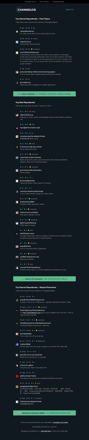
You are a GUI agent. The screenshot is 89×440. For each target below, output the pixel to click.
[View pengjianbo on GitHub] (17, 387)
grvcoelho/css (25, 82)
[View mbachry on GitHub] (17, 42)
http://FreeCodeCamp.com (32, 312)
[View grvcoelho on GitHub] (17, 83)
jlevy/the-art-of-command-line (31, 354)
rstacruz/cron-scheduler (29, 212)
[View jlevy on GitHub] (17, 355)
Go (34, 28)
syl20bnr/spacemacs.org (29, 256)
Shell (33, 124)
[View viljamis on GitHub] (17, 115)
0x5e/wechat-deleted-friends (30, 401)
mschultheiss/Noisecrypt (29, 52)
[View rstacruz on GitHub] (17, 213)
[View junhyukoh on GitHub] (17, 72)
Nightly (69, 9)
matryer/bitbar (25, 344)
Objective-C (41, 341)
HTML (33, 112)
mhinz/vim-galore (26, 365)
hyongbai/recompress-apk (30, 127)
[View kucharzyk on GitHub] (17, 147)
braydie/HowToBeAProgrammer (32, 299)
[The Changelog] (26, 12)
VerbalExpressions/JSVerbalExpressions (35, 323)
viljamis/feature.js (26, 114)
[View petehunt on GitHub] (17, 376)
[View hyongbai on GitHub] (17, 128)
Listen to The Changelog (34, 279)
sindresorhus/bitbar (27, 201)
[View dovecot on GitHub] (17, 181)
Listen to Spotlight (28, 94)
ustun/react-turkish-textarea (30, 157)
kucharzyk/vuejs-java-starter (31, 146)
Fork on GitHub (44, 2)
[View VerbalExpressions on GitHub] (17, 324)
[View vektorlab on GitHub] (17, 32)
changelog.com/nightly (60, 422)
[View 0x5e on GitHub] (17, 402)
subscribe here (46, 431)
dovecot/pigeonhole (27, 180)
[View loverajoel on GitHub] (17, 334)
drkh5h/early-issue (27, 233)
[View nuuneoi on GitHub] (17, 268)
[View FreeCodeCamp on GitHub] (17, 311)
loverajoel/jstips (26, 333)
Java (31, 264)
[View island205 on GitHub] (17, 247)
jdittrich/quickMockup (28, 222)
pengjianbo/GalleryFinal (29, 386)
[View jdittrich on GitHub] (17, 223)
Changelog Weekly (58, 2)
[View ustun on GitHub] (17, 158)
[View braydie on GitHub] (17, 300)
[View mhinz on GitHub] (17, 366)
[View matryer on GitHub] (17, 345)
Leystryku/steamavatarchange (31, 191)
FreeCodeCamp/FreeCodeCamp (32, 310)
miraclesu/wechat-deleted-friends (32, 136)
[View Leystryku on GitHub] (17, 192)
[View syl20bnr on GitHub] (17, 257)
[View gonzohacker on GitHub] (17, 171)
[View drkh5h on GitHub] (17, 234)
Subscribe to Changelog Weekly (33, 413)
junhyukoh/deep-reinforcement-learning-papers (37, 71)
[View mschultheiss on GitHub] (17, 53)
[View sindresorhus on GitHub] (17, 202)
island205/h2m (25, 246)
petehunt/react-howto (28, 376)
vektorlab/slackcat (27, 31)
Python (35, 39)
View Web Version (30, 2)
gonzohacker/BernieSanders (31, 170)
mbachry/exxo (25, 41)
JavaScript (36, 49)
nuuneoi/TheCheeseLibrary (30, 267)
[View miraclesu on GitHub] (17, 137)
